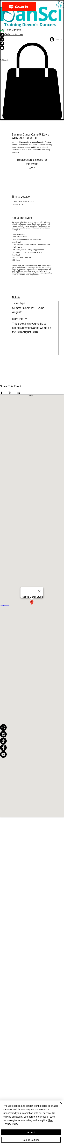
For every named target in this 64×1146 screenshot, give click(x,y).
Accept (31, 1132)
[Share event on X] (10, 393)
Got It (32, 168)
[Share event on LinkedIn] (18, 393)
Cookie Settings (31, 1140)
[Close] (59, 1105)
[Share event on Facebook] (1, 393)
